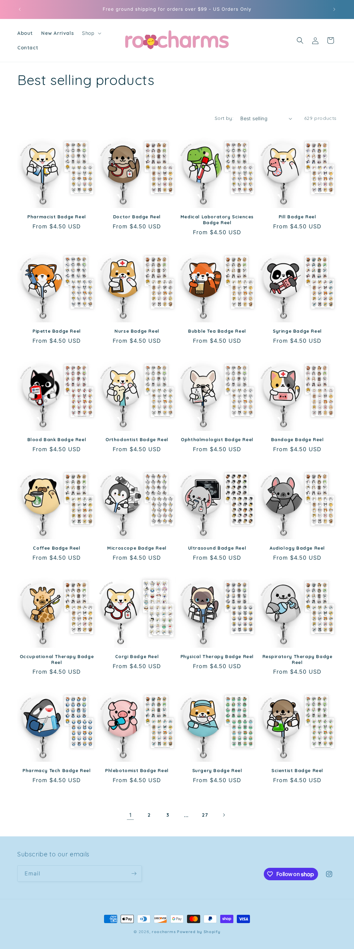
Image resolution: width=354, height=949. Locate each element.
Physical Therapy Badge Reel (217, 656)
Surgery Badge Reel (217, 770)
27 (205, 815)
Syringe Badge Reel (297, 331)
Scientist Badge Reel (297, 770)
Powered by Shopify (199, 931)
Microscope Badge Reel (137, 548)
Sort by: (224, 118)
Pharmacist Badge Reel (56, 216)
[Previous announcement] (19, 9)
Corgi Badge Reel (137, 656)
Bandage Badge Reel (297, 439)
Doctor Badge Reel (137, 216)
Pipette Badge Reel (56, 331)
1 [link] (130, 815)
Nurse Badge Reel (136, 331)
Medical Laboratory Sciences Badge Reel (217, 219)
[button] (91, 33)
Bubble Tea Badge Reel (217, 331)
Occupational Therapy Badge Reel (57, 659)
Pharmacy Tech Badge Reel (56, 770)
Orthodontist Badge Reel (136, 439)
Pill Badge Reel (297, 216)
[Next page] (223, 815)
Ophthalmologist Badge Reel (217, 439)
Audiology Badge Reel (297, 548)
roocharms (164, 931)
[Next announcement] (334, 9)
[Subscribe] (133, 873)
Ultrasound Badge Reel (217, 548)
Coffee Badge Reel (56, 548)
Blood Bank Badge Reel (56, 439)
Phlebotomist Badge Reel (137, 770)
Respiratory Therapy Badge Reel (297, 659)
